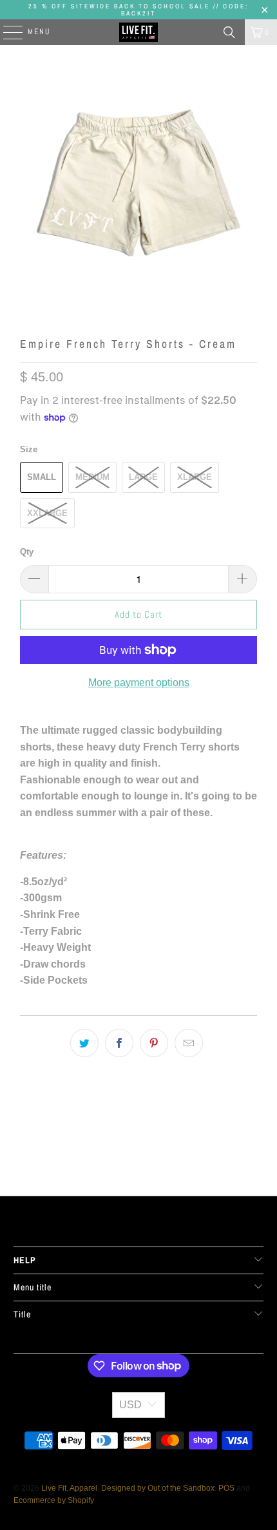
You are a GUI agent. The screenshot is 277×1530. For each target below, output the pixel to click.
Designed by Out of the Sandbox (158, 1488)
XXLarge (47, 513)
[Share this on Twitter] (84, 1043)
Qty (26, 552)
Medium (92, 477)
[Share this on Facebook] (119, 1043)
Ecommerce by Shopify (54, 1500)
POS (226, 1488)
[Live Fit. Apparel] (139, 32)
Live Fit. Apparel (69, 1488)
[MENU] (6, 32)
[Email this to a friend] (189, 1043)
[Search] (229, 32)
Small (41, 477)
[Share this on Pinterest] (154, 1043)
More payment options (138, 682)
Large (143, 477)
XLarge (194, 477)
